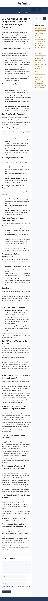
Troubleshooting (35, 9)
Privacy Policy (27, 12)
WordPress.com (33, 598)
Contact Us (20, 12)
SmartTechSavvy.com (19, 598)
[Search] (44, 18)
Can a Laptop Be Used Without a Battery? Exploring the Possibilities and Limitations (40, 68)
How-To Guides (19, 9)
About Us (43, 9)
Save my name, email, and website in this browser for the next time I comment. (16, 587)
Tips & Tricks (27, 9)
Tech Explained (10, 9)
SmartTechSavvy (24, 3)
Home (4, 9)
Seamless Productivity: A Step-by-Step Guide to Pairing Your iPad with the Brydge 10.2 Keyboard (40, 32)
